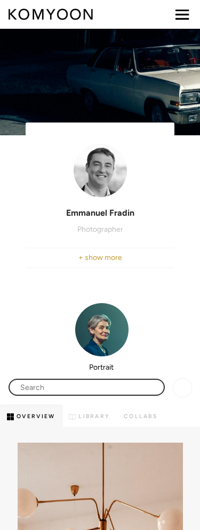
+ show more (100, 257)
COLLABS (140, 416)
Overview (34, 416)
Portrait (101, 367)
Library (93, 416)
